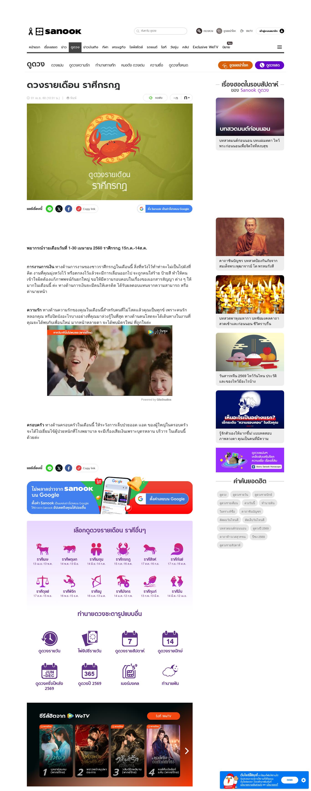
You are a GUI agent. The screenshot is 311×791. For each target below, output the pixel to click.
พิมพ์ (73, 98)
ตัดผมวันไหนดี (229, 520)
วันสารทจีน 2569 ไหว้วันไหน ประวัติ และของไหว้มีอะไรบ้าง (248, 378)
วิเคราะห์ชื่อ (227, 511)
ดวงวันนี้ (250, 503)
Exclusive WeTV (205, 47)
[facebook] (68, 208)
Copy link (89, 209)
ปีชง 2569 (258, 536)
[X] (59, 208)
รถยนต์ (152, 47)
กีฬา (105, 47)
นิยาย (226, 47)
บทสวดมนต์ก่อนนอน (233, 528)
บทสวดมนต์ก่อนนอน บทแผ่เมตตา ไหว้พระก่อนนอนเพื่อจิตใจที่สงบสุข (249, 143)
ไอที (163, 47)
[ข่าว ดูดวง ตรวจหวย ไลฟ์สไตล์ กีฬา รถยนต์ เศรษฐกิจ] (54, 31)
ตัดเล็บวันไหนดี (254, 520)
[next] (187, 751)
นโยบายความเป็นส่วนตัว (251, 784)
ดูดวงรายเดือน (229, 503)
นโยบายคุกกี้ (272, 784)
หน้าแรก (34, 47)
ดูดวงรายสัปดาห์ (230, 545)
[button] (138, 31)
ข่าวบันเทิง (90, 47)
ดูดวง (75, 47)
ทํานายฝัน (268, 503)
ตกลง (290, 779)
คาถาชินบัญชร (251, 511)
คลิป (185, 47)
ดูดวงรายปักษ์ (263, 494)
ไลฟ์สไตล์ (136, 47)
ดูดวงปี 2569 (261, 528)
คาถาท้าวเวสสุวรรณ (233, 536)
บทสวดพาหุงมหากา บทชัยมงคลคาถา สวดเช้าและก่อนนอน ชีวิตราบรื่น (249, 320)
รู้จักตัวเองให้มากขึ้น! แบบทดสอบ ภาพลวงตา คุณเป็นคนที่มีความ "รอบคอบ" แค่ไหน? (245, 438)
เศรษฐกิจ (119, 47)
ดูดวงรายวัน (240, 494)
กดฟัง (158, 98)
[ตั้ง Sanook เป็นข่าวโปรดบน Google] (110, 495)
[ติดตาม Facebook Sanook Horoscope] (250, 459)
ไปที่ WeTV (163, 716)
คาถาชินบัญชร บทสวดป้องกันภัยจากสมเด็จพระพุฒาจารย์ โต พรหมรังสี (248, 263)
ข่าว (64, 47)
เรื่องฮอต (50, 47)
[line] (49, 208)
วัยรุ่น (174, 47)
